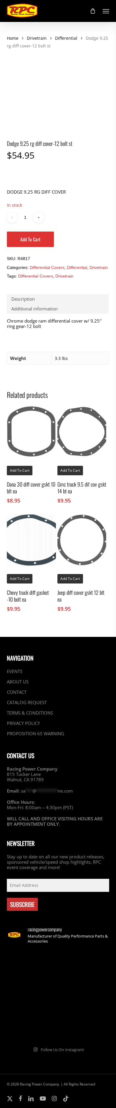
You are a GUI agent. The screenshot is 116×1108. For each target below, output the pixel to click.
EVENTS (14, 671)
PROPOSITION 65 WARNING (35, 733)
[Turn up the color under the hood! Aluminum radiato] (32, 1026)
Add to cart (30, 239)
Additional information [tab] (34, 309)
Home (12, 38)
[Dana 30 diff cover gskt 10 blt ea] (31, 432)
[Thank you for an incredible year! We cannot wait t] (84, 1026)
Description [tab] (23, 299)
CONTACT (16, 692)
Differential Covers (47, 267)
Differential (66, 38)
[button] (106, 11)
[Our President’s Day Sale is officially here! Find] (32, 995)
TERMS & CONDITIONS (30, 713)
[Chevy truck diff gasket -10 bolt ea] (31, 540)
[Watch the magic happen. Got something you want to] (32, 964)
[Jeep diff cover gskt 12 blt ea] (81, 540)
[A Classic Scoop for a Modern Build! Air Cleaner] (84, 995)
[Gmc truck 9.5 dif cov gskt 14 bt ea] (81, 432)
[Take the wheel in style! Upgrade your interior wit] (84, 964)
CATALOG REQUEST (27, 702)
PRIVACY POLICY (23, 723)
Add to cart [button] (19, 470)
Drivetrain (37, 38)
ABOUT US (18, 682)
